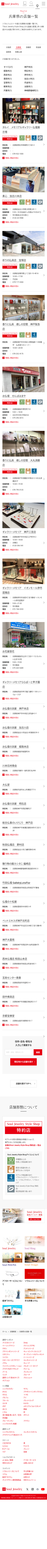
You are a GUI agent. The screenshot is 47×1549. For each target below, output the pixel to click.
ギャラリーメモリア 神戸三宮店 (19, 532)
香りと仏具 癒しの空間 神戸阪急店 (21, 326)
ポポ (4, 1406)
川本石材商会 (9, 765)
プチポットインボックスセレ (33, 1392)
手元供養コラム (31, 1301)
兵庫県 (18, 47)
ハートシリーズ (29, 1357)
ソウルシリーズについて (34, 1281)
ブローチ (27, 1375)
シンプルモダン (7, 1389)
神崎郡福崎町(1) (31, 90)
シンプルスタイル (8, 1432)
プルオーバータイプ (31, 1366)
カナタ (4, 1403)
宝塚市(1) (8, 83)
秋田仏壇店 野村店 (13, 844)
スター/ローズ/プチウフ (11, 1360)
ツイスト (5, 1357)
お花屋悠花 (8, 651)
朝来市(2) (8, 86)
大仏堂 (6, 784)
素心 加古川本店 (12, 196)
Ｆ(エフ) (26, 1446)
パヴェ (4, 1363)
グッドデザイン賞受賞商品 (11, 1480)
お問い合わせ (28, 1463)
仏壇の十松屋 (9, 901)
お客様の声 (7, 1317)
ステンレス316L (29, 1346)
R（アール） (6, 1449)
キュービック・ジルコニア (32, 1351)
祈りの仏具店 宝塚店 (14, 260)
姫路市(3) (8, 71)
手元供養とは (28, 1471)
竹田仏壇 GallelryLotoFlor (16, 882)
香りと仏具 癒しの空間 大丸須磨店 (21, 463)
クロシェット (28, 1378)
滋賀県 (8, 52)
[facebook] (37, 1489)
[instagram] (32, 1489)
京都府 (28, 47)
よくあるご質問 (7, 1460)
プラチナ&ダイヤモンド (10, 1369)
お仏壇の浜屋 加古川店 (15, 727)
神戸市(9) (28, 67)
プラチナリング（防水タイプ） (12, 1435)
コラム (4, 1474)
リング (4, 1375)
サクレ (26, 1389)
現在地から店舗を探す (23, 1062)
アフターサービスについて (12, 1283)
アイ (25, 1397)
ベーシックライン (8, 1346)
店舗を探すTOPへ (23, 1083)
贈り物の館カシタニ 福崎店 (16, 863)
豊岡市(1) (8, 79)
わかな (26, 1403)
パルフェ (5, 1397)
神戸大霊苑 (8, 939)
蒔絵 (25, 1409)
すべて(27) (8, 67)
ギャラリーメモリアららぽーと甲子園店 (21, 684)
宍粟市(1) (8, 90)
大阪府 (8, 47)
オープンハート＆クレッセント (34, 1354)
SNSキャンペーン (30, 1480)
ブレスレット (28, 1372)
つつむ (26, 1395)
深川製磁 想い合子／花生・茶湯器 (12, 1416)
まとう (4, 1409)
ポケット (26, 1415)
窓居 (25, 1452)
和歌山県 (18, 52)
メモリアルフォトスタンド (32, 1406)
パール (4, 1372)
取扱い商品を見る (12, 158)
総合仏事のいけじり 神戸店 (17, 822)
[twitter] (27, 1489)
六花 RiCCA (6, 1443)
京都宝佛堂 (8, 1015)
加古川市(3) (29, 79)
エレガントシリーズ (30, 1360)
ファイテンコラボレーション (12, 1366)
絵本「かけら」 (8, 1301)
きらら (4, 1392)
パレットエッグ (29, 1400)
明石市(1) (28, 71)
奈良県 (38, 47)
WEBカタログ (7, 1463)
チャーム (27, 1369)
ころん (4, 1412)
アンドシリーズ (29, 1348)
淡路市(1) (28, 86)
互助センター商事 (11, 977)
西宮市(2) (8, 75)
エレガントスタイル (30, 1432)
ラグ (3, 1452)
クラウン (27, 1421)
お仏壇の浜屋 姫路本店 (15, 746)
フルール (5, 1400)
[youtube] (43, 1489)
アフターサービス (30, 1460)
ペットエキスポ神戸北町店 (16, 920)
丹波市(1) (28, 83)
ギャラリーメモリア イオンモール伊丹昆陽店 (22, 590)
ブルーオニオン (7, 1421)
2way (26, 1343)
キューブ (27, 1363)
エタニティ (6, 1354)
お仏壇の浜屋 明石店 (14, 803)
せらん (4, 1395)
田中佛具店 (8, 996)
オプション (6, 1380)
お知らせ (27, 1477)
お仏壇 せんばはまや (14, 396)
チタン (4, 1348)
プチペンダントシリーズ (10, 1351)
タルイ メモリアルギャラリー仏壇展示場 (21, 129)
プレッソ (26, 1449)
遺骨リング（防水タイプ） (11, 1378)
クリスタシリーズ (8, 1343)
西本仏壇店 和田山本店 (14, 958)
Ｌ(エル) (5, 1446)
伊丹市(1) (28, 75)
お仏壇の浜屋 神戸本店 (15, 708)
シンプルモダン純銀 (9, 1424)
